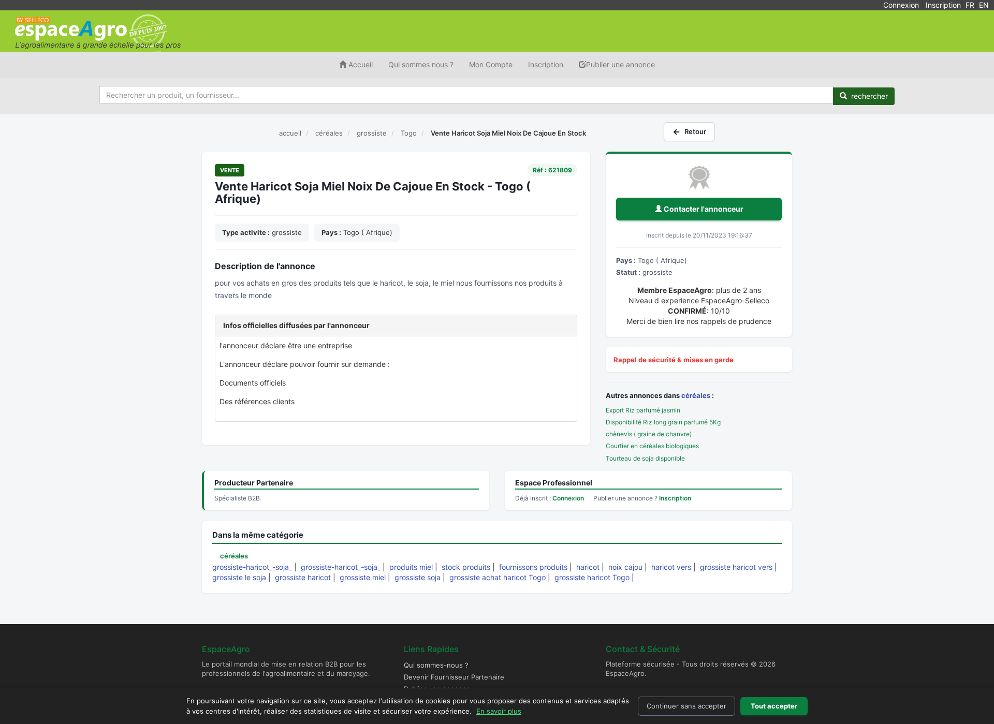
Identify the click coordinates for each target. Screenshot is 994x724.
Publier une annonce (620, 64)
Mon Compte (491, 64)
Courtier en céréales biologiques (652, 446)
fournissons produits (533, 567)
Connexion (901, 5)
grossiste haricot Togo (592, 577)
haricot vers (671, 567)
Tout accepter (774, 706)
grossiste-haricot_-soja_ (252, 567)
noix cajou (625, 567)
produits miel (411, 567)
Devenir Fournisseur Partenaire (454, 677)
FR (970, 5)
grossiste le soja (239, 577)
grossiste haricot (303, 577)
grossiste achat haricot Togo (497, 577)
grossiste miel (363, 577)
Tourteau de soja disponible (645, 458)
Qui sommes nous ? (421, 64)
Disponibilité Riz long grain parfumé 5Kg (663, 422)
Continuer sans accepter (686, 706)
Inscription (943, 5)
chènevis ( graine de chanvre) (649, 434)
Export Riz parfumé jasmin (643, 410)
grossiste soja (417, 577)
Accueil (359, 64)
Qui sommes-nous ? (436, 665)
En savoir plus (498, 711)
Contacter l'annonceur (702, 208)
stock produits (466, 567)
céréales (695, 395)
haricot (588, 567)
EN (984, 5)
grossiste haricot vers (736, 567)
